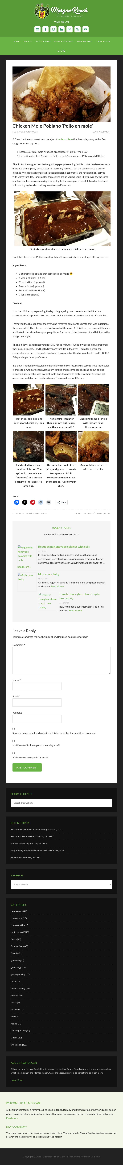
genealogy (16, 967)
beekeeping (17, 911)
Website (17, 712)
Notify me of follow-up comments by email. (36, 745)
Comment (18, 644)
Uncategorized (18, 1030)
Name (16, 680)
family (14, 939)
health (14, 981)
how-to (14, 995)
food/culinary (32, 513)
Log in (97, 1156)
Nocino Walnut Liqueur (22, 843)
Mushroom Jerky (48, 574)
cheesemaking (18, 925)
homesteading (18, 988)
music (14, 1002)
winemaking (17, 1044)
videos (14, 1037)
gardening (16, 960)
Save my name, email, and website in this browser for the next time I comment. (54, 732)
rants (13, 1016)
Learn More (16, 1080)
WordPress (87, 1156)
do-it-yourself (18, 932)
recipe (44, 513)
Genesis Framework (70, 1156)
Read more (12, 1118)
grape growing (18, 974)
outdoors (15, 1009)
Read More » (24, 566)
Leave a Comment (102, 132)
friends (14, 953)
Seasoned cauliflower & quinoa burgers (30, 829)
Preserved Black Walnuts (23, 836)
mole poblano (65, 139)
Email (16, 696)
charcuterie (16, 918)
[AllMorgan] (61, 11)
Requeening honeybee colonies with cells (64, 546)
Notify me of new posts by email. (30, 757)
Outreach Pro (49, 1156)
